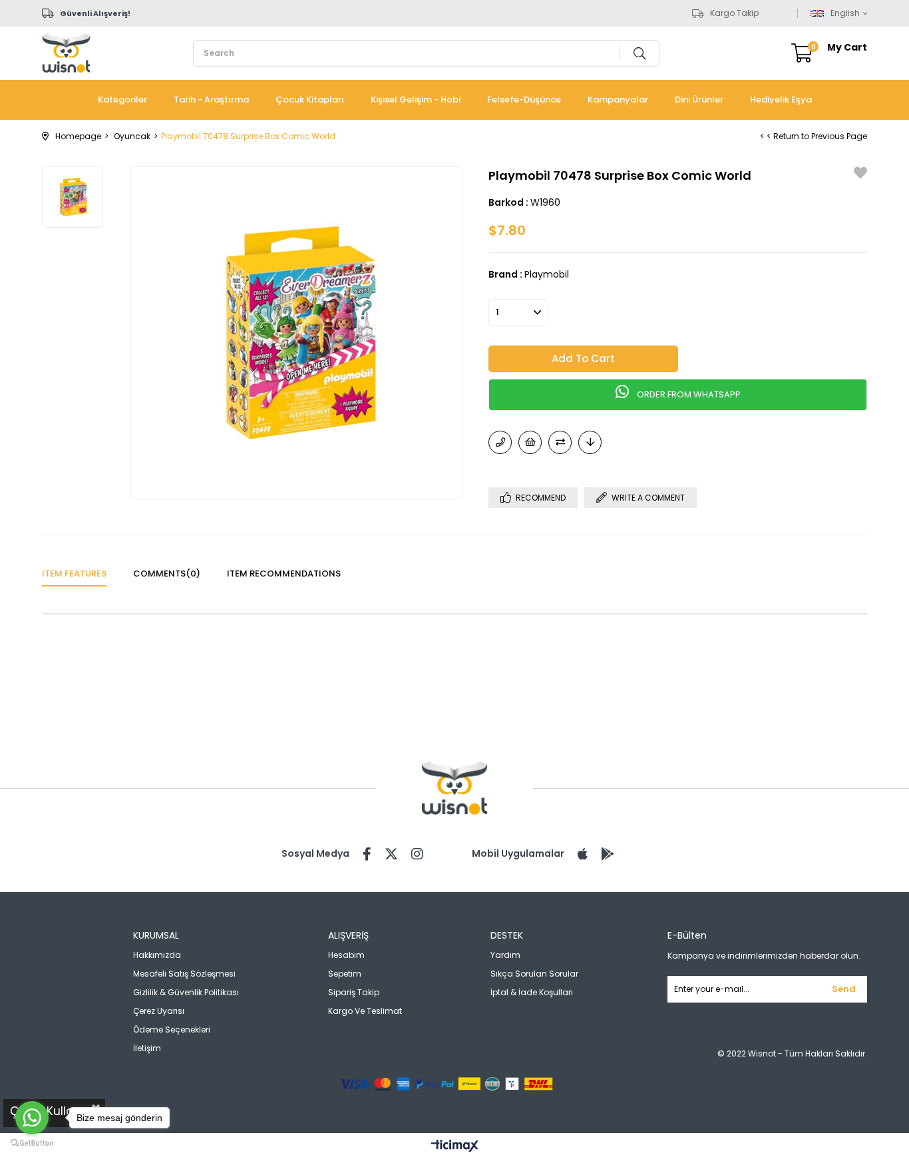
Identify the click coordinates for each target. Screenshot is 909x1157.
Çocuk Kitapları (309, 99)
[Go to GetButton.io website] (32, 1143)
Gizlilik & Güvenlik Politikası (186, 992)
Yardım (505, 955)
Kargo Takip (734, 13)
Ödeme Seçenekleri (171, 1029)
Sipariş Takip (353, 992)
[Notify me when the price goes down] (590, 442)
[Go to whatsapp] (32, 1117)
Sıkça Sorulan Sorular (534, 973)
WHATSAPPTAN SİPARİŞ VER (677, 395)
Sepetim (344, 973)
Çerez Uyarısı (158, 1011)
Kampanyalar (618, 99)
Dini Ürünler (699, 99)
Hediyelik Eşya (781, 99)
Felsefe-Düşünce (524, 99)
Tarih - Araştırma (211, 99)
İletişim (147, 1048)
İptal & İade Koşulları (531, 992)
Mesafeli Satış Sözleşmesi (184, 973)
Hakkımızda (157, 955)
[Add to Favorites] (860, 174)
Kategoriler (122, 99)
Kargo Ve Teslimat (365, 1011)
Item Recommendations (284, 573)
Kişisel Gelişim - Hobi (415, 99)
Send (844, 989)
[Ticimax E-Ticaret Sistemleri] (454, 1147)
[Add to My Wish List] (530, 442)
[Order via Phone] (500, 442)
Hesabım (346, 955)
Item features (74, 573)
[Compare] (560, 442)
